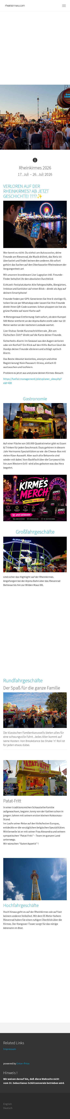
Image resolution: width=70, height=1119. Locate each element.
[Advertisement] (35, 48)
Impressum (9, 1049)
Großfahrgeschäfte (35, 532)
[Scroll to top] (59, 1108)
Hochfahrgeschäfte (21, 905)
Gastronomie (35, 399)
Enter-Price (22, 1063)
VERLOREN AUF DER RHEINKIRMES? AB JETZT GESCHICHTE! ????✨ (26, 191)
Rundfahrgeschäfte (22, 680)
